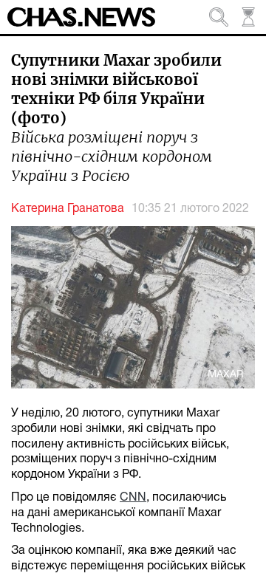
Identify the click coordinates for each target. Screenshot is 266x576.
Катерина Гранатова (67, 209)
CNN (133, 498)
